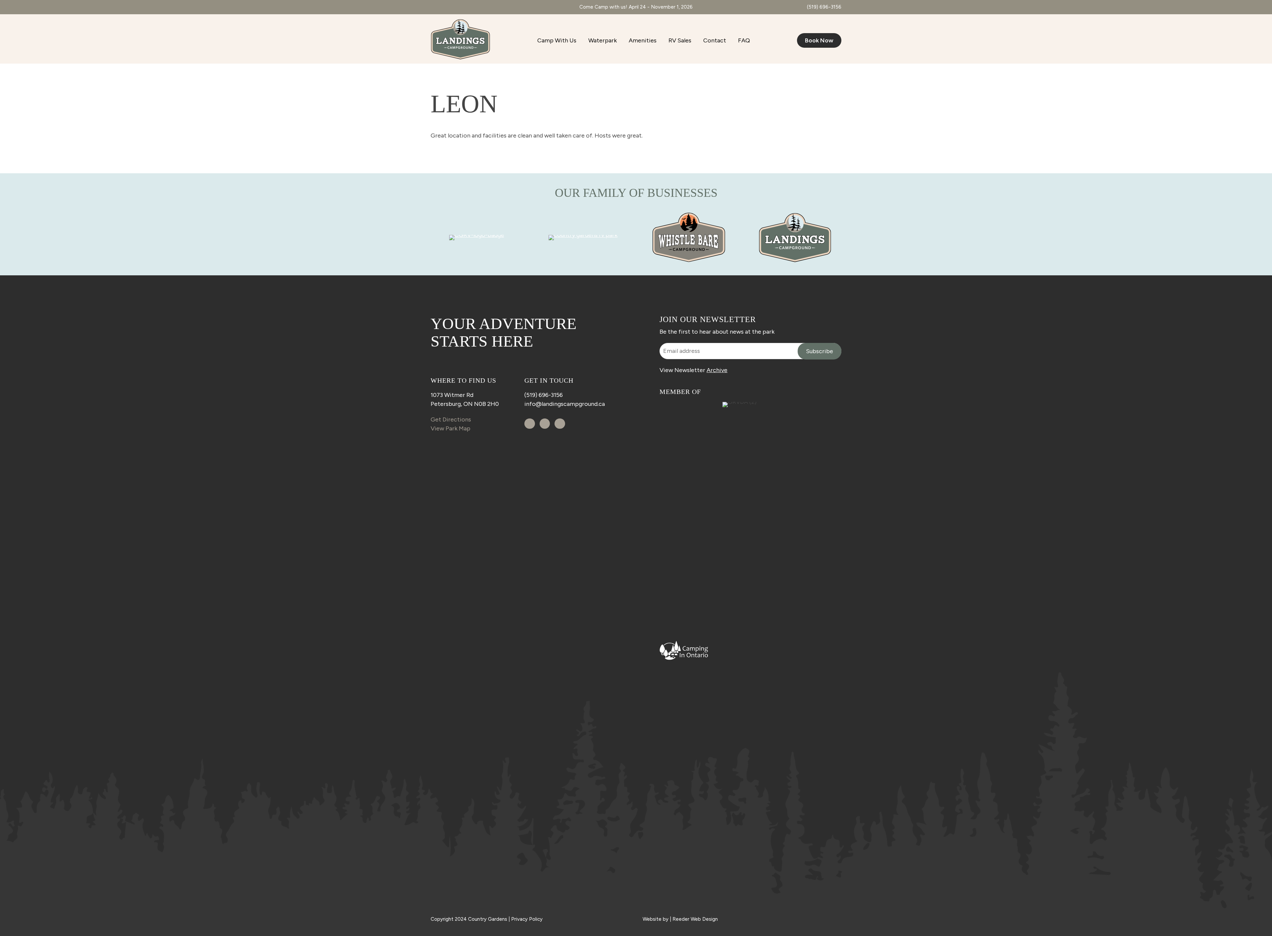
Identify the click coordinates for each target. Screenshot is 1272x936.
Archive (717, 370)
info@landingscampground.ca (564, 404)
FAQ (744, 40)
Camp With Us (556, 40)
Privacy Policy (527, 919)
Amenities (643, 40)
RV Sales (679, 40)
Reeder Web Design (695, 919)
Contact (714, 40)
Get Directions (451, 419)
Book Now (819, 40)
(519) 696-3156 (824, 7)
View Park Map (450, 428)
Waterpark (602, 40)
